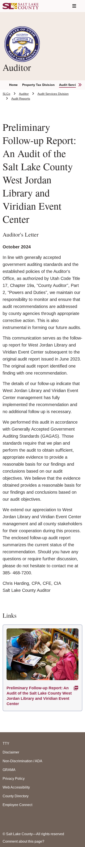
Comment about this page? (23, 841)
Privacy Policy (14, 778)
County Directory (16, 796)
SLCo (6, 93)
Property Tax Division (38, 85)
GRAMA (9, 770)
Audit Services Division (53, 93)
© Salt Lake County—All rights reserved (33, 834)
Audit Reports (20, 98)
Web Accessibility (16, 787)
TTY (6, 743)
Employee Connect (17, 805)
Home (13, 85)
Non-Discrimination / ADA (22, 761)
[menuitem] (15, 85)
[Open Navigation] (74, 6)
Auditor (24, 93)
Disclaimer (11, 752)
